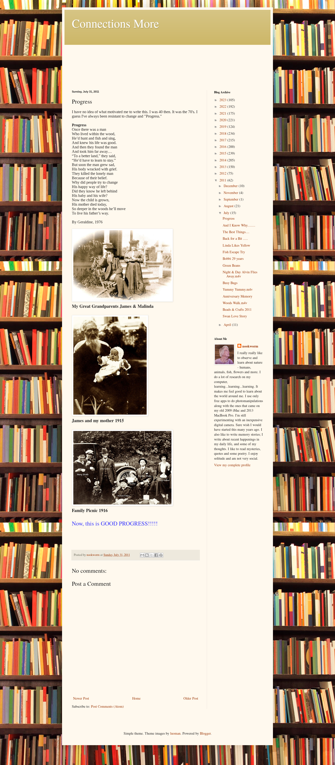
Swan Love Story (235, 316)
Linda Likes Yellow (236, 245)
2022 (223, 106)
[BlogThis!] (146, 555)
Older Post (190, 698)
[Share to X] (151, 555)
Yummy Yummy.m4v (238, 289)
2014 (223, 160)
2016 (223, 146)
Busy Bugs (230, 282)
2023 (223, 99)
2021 (223, 113)
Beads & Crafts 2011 (237, 309)
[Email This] (142, 555)
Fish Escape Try (234, 252)
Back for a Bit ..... (235, 238)
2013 (223, 166)
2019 (223, 126)
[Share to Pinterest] (160, 555)
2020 (223, 120)
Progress (228, 218)
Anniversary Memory (237, 296)
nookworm (250, 346)
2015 (223, 153)
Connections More (115, 23)
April (228, 324)
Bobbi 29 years (233, 258)
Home (136, 698)
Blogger (205, 733)
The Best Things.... (236, 231)
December (231, 185)
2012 (223, 173)
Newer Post (81, 698)
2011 (223, 180)
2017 (223, 140)
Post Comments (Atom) (107, 706)
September (231, 199)
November (231, 192)
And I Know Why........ (239, 225)
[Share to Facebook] (156, 555)
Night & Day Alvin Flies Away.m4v (240, 274)
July (227, 212)
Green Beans (231, 265)
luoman (175, 733)
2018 (223, 133)
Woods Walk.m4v (235, 302)
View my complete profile (232, 465)
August (229, 205)
